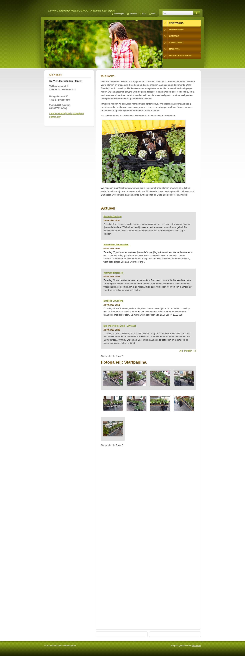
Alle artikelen (186, 351)
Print (153, 14)
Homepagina (119, 14)
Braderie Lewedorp (113, 301)
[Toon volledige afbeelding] (113, 378)
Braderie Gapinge (113, 216)
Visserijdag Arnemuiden (116, 244)
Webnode (196, 646)
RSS (144, 14)
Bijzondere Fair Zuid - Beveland (120, 326)
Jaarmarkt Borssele (113, 273)
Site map (133, 14)
